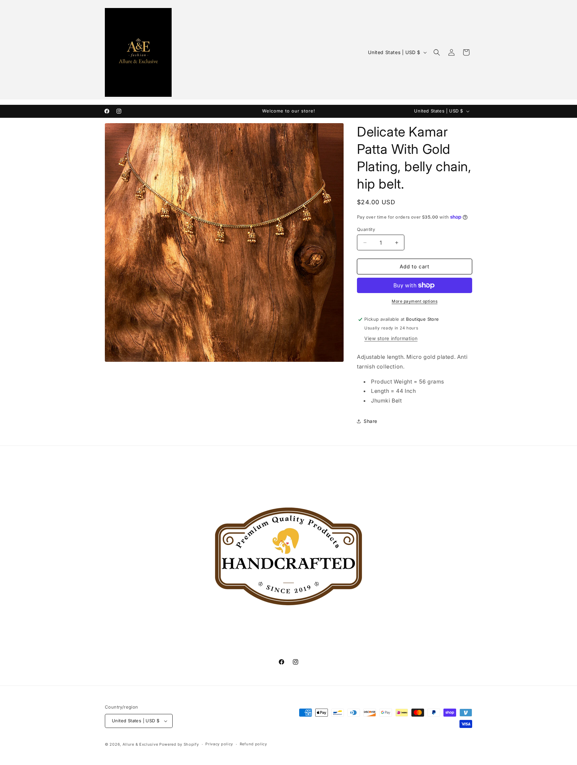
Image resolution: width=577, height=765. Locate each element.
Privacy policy (219, 744)
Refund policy (253, 744)
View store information (390, 338)
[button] (436, 52)
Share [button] (370, 421)
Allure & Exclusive (140, 744)
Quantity (366, 229)
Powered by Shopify (179, 744)
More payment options (414, 301)
